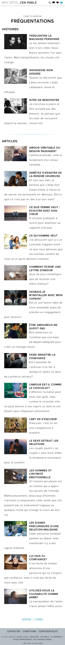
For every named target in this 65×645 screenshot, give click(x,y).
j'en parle (19, 3)
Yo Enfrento (56, 637)
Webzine (27, 619)
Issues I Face (22, 637)
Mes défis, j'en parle (39, 637)
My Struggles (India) (42, 639)
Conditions (29, 631)
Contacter (13, 631)
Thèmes (38, 619)
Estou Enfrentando (22, 639)
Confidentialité (48, 631)
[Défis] (49, 3)
